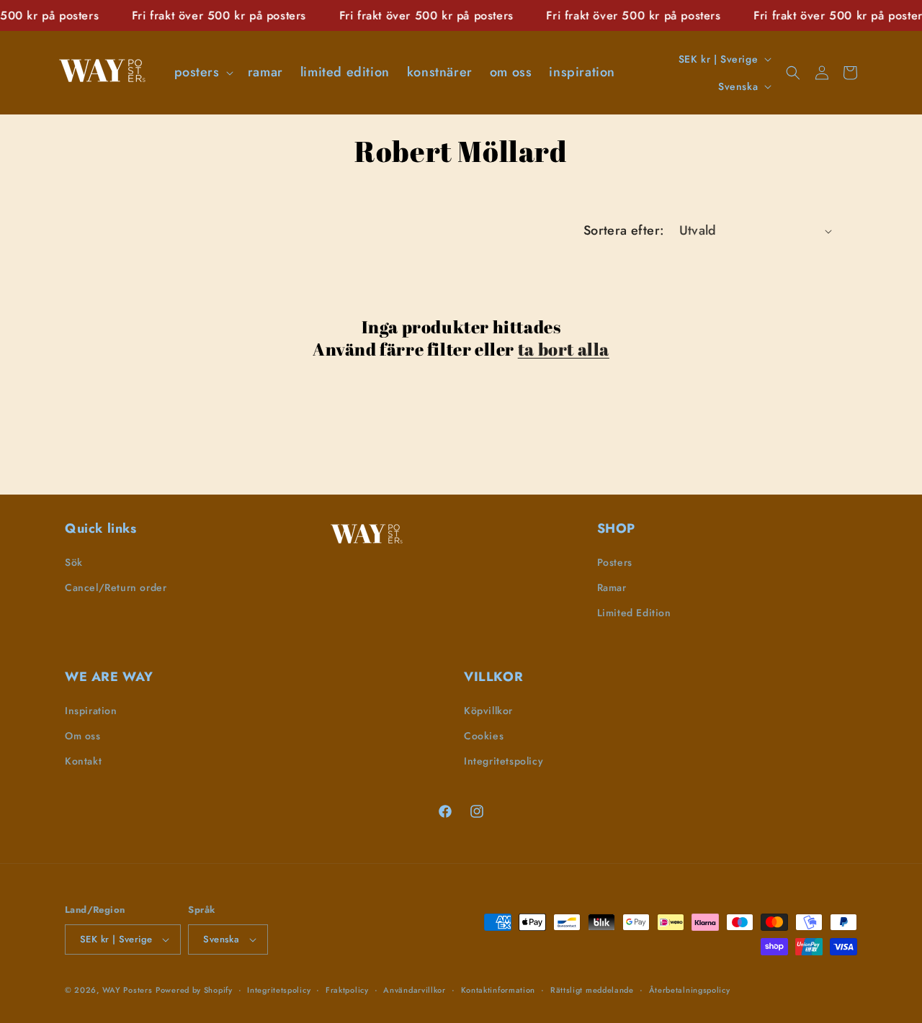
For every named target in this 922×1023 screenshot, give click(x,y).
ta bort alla (563, 349)
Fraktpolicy (347, 990)
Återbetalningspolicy (689, 990)
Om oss (83, 736)
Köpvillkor (488, 710)
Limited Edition (634, 612)
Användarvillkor (414, 990)
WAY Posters (127, 990)
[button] (202, 72)
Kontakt (83, 761)
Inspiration (91, 710)
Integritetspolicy (503, 761)
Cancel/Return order (115, 587)
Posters (614, 562)
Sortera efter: (624, 230)
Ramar (612, 587)
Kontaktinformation (498, 990)
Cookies (483, 736)
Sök (74, 562)
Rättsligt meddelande (592, 990)
